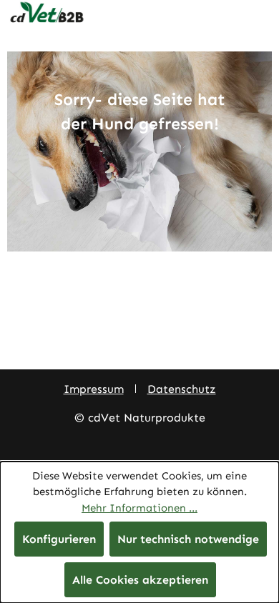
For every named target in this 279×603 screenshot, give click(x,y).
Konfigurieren (59, 539)
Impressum (94, 389)
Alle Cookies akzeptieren (140, 580)
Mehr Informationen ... (139, 508)
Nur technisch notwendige (188, 539)
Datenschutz (181, 389)
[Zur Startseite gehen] (139, 13)
